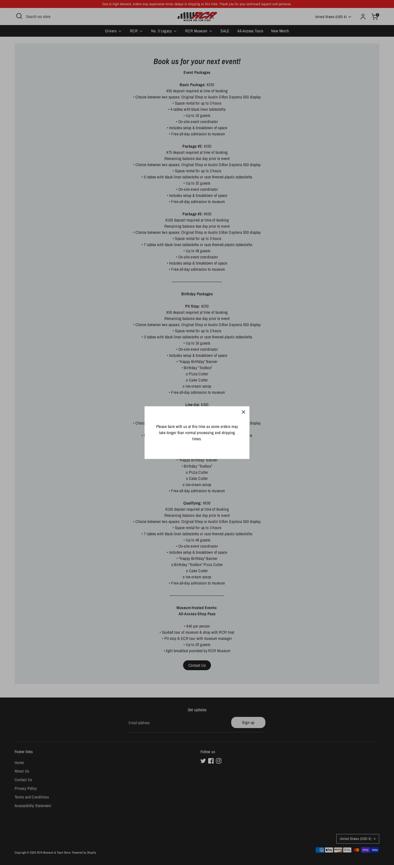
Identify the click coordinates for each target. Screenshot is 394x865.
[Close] (243, 412)
